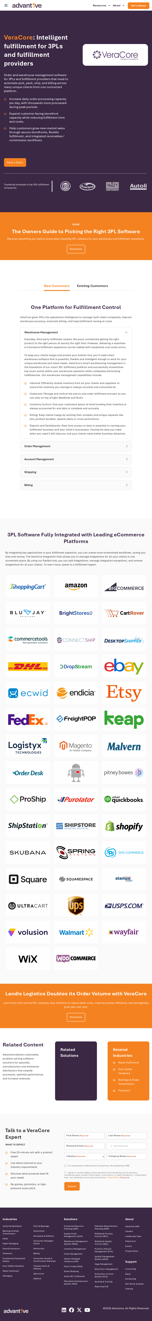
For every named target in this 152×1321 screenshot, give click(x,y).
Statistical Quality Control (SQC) (103, 1242)
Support (131, 1262)
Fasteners (124, 1090)
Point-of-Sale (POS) (73, 1266)
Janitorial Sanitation (12, 1226)
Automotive (39, 1231)
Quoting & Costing (104, 1281)
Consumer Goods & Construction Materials (44, 1259)
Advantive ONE (132, 1226)
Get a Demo (138, 5)
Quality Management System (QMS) (104, 1257)
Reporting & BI (101, 1286)
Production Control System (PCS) (104, 1275)
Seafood (37, 1278)
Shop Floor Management (106, 1269)
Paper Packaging (10, 1243)
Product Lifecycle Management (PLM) (104, 1250)
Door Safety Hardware (13, 1266)
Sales (127, 1274)
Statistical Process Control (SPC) (104, 1235)
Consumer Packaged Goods (43, 1242)
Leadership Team (133, 1236)
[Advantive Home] (27, 5)
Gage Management (104, 1264)
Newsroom (130, 1241)
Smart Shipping (71, 1271)
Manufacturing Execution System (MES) (76, 1282)
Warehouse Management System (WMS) (76, 1242)
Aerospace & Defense (43, 1236)
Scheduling (130, 1279)
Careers (129, 1231)
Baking (36, 1253)
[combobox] (109, 1146)
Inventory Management (75, 1249)
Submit (72, 1186)
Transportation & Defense (41, 1267)
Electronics (38, 1248)
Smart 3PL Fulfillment (74, 1276)
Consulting (130, 1269)
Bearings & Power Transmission (11, 1232)
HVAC (5, 1238)
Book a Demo (15, 162)
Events (128, 1246)
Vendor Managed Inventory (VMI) (72, 1260)
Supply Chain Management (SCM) (73, 1235)
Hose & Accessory (11, 1248)
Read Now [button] (76, 249)
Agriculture (38, 1273)
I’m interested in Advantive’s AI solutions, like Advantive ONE (99, 1165)
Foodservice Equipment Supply (14, 1259)
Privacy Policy (113, 1177)
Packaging (7, 1276)
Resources (99, 5)
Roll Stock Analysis (134, 1284)
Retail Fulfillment (128, 1062)
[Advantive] (16, 1311)
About (116, 5)
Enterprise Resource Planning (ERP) (74, 1227)
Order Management (73, 1254)
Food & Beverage (41, 1226)
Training (129, 1288)
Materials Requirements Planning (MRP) (106, 1227)
